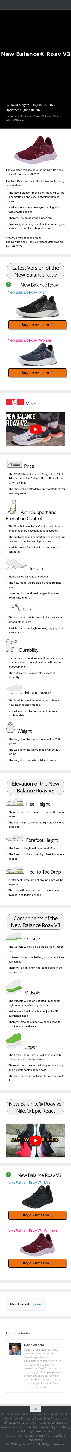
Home (23, 116)
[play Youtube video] (35, 429)
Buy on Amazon (35, 325)
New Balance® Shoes (40, 116)
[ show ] (37, 1304)
